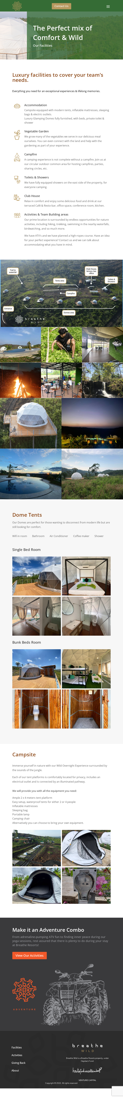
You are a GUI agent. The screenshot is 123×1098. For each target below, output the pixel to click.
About (15, 1070)
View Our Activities (30, 955)
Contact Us (61, 6)
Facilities (17, 1047)
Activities (17, 1055)
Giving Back (18, 1063)
